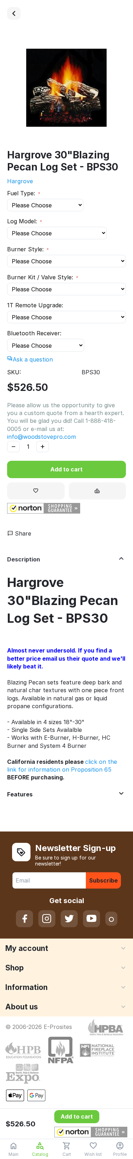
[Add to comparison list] (97, 491)
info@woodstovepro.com (41, 436)
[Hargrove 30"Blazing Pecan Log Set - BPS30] (66, 87)
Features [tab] (20, 794)
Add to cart (66, 469)
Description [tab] (23, 559)
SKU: (14, 372)
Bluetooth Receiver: (34, 333)
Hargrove (20, 181)
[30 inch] (14, 13)
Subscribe (103, 880)
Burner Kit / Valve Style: (41, 277)
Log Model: (23, 221)
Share (22, 533)
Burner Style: (26, 249)
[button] (43, 508)
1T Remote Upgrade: (35, 305)
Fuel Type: (22, 193)
